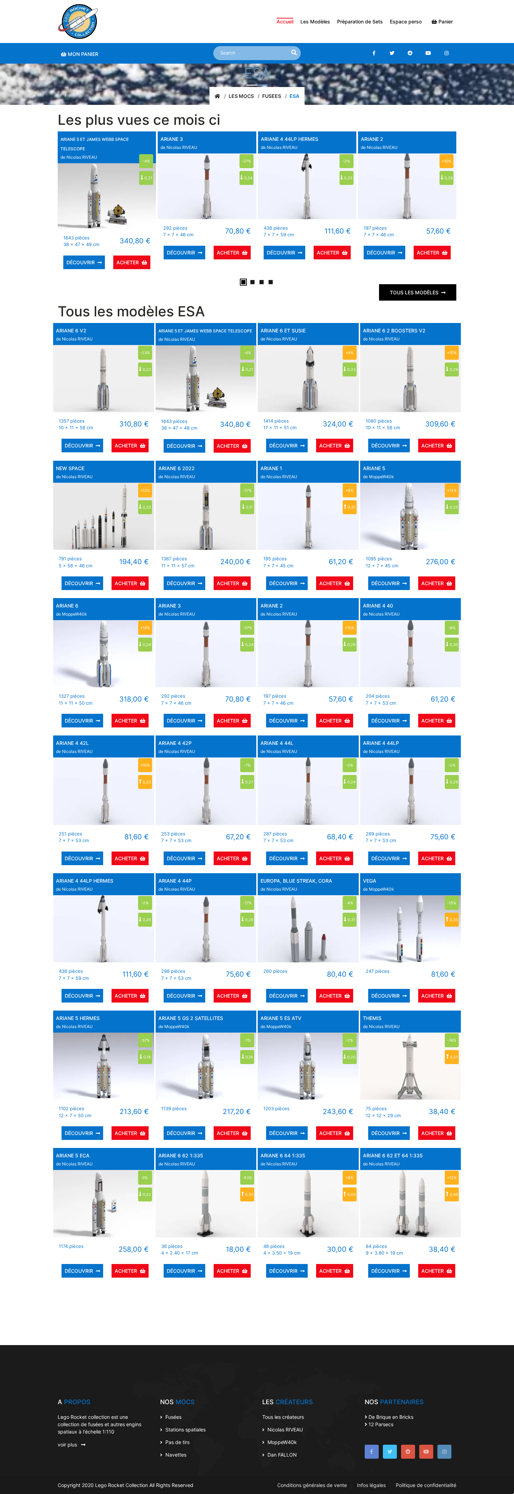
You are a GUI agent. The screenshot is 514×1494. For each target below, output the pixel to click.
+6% (349, 490)
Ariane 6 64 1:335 (282, 1155)
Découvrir (80, 262)
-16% (451, 1040)
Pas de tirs (177, 1442)
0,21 (147, 177)
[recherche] (294, 52)
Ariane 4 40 (378, 606)
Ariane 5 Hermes (78, 1018)
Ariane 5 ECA (73, 1155)
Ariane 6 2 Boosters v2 (394, 330)
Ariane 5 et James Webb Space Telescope (205, 330)
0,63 (351, 1194)
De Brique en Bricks (390, 1417)
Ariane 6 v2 (71, 330)
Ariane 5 (374, 468)
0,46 (453, 1194)
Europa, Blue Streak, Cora (296, 881)
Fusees (271, 96)
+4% (349, 352)
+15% (452, 490)
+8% (349, 1177)
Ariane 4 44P (175, 881)
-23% (145, 352)
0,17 (249, 507)
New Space (70, 468)
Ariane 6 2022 (176, 468)
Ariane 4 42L (72, 743)
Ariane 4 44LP (381, 743)
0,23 (146, 369)
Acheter (127, 262)
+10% (446, 161)
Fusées (172, 1417)
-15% (451, 902)
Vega (369, 881)
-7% (247, 765)
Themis (372, 1018)
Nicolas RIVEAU (284, 1429)
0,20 (351, 1057)
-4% (146, 161)
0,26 (453, 782)
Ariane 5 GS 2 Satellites (190, 1018)
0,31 (351, 507)
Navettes (175, 1455)
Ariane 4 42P (175, 743)
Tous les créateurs (283, 1417)
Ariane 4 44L (276, 743)
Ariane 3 (171, 139)
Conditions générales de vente (312, 1485)
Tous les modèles (414, 292)
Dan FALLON (281, 1455)
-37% (246, 161)
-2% (346, 161)
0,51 (453, 1057)
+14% (145, 627)
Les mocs (241, 96)
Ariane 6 (67, 606)
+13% (145, 490)
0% (145, 1177)
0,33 (146, 782)
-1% (247, 1040)
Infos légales (371, 1485)
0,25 (347, 177)
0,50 (249, 1194)
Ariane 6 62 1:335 (180, 1155)
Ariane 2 (372, 139)
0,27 (248, 782)
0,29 (448, 177)
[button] (243, 282)
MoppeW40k (281, 1442)
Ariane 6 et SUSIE (283, 330)
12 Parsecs (380, 1424)
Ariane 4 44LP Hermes (289, 139)
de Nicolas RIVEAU (78, 157)
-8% (452, 627)
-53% (247, 1177)
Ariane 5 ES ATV (280, 1018)
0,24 (247, 177)
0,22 (146, 1194)
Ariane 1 (271, 468)
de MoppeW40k (378, 476)
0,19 (146, 1057)
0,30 (453, 644)
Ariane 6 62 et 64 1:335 (393, 1155)
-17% (247, 490)
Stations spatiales (185, 1429)
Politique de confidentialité (426, 1485)
